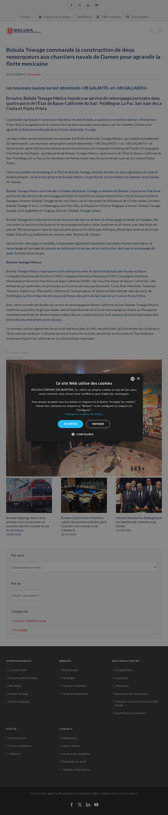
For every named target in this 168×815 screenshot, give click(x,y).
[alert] (84, 407)
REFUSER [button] (98, 424)
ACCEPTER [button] (70, 424)
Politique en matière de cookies (84, 414)
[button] (84, 434)
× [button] (138, 378)
